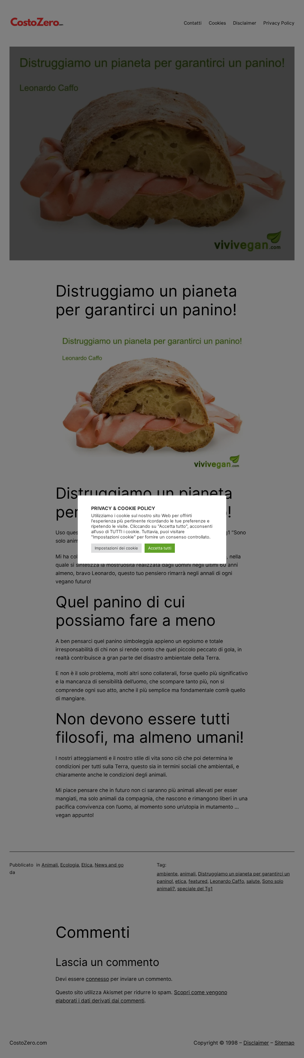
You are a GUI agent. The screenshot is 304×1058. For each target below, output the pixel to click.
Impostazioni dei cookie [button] (116, 548)
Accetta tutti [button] (159, 548)
